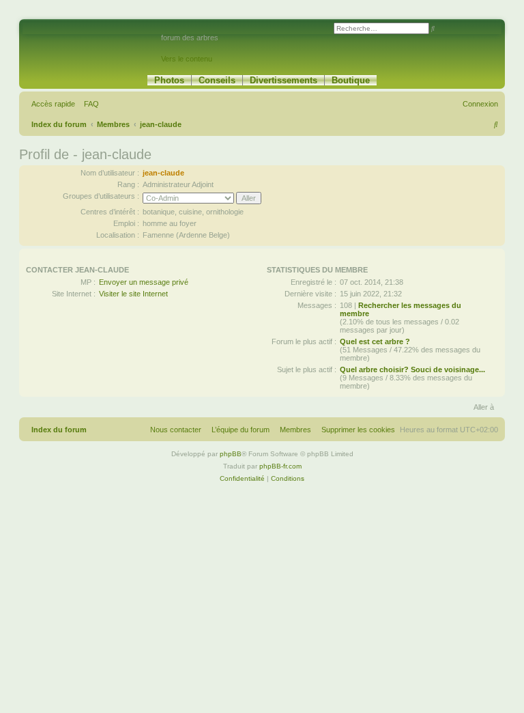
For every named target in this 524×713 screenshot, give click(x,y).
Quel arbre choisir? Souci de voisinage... (412, 369)
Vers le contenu (186, 59)
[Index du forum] (92, 44)
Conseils (217, 80)
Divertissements (283, 80)
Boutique (351, 80)
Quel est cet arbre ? (375, 341)
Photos (169, 80)
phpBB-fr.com (280, 466)
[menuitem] (88, 104)
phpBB (231, 454)
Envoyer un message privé (143, 282)
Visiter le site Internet (133, 294)
